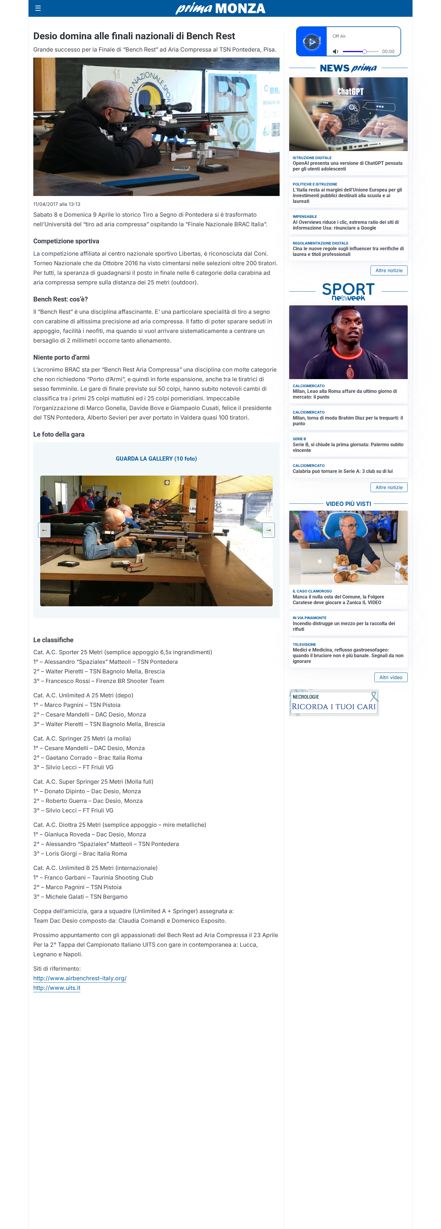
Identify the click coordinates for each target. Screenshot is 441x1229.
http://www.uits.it (56, 987)
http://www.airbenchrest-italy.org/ (80, 978)
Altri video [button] (391, 677)
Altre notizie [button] (389, 270)
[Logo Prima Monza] (221, 8)
